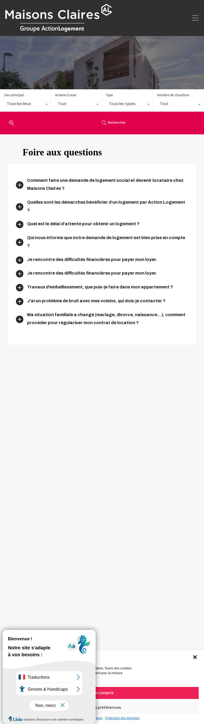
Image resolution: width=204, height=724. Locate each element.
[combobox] (25, 105)
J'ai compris (102, 693)
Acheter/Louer (66, 95)
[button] (195, 657)
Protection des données (122, 718)
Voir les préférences (102, 707)
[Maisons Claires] (58, 29)
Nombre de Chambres (173, 95)
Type (109, 95)
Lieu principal (14, 95)
